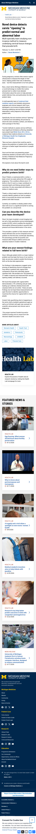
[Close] (32, 820)
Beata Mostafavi (13, 52)
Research (5, 729)
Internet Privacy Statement (10, 830)
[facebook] (2, 707)
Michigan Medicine (8, 689)
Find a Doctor (5, 715)
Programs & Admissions (8, 751)
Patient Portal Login (7, 720)
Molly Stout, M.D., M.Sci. (22, 132)
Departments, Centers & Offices (10, 757)
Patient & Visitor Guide (7, 717)
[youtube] (13, 707)
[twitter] (9, 707)
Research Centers (6, 737)
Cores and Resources (7, 739)
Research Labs (5, 734)
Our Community (6, 754)
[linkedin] (9, 744)
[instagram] (6, 707)
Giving (3, 700)
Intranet (3, 762)
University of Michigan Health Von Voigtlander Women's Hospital (17, 136)
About (3, 693)
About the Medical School (8, 759)
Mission (3, 695)
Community (4, 698)
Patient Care (6, 712)
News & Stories (5, 703)
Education (5, 748)
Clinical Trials (5, 732)
